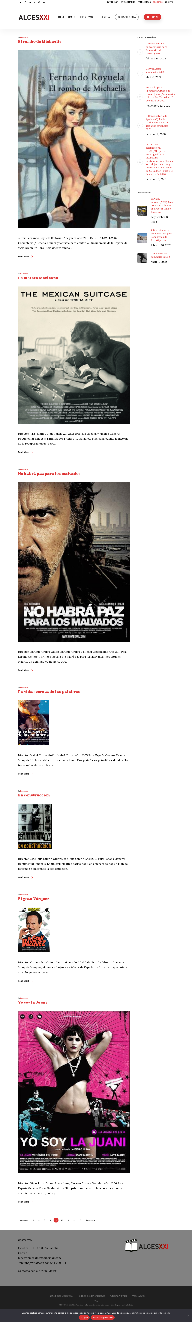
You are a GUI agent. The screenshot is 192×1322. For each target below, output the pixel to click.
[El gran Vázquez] (34, 957)
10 (62, 1220)
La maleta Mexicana (38, 278)
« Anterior (24, 1220)
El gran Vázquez (33, 898)
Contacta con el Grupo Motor (37, 1270)
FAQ (96, 1300)
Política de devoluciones (91, 1295)
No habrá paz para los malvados (49, 473)
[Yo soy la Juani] (74, 1178)
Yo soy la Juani (32, 1002)
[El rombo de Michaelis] (74, 233)
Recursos (24, 37)
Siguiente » (90, 1220)
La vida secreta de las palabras (49, 691)
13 (80, 1220)
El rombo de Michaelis (40, 41)
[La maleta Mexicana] (74, 428)
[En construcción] (35, 854)
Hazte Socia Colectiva (60, 1295)
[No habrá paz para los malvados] (74, 646)
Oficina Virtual (118, 1295)
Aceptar (84, 1317)
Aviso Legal (138, 1295)
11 (68, 1220)
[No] (188, 1315)
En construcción (34, 795)
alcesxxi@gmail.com (47, 1258)
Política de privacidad (103, 1317)
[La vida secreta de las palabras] (33, 750)
